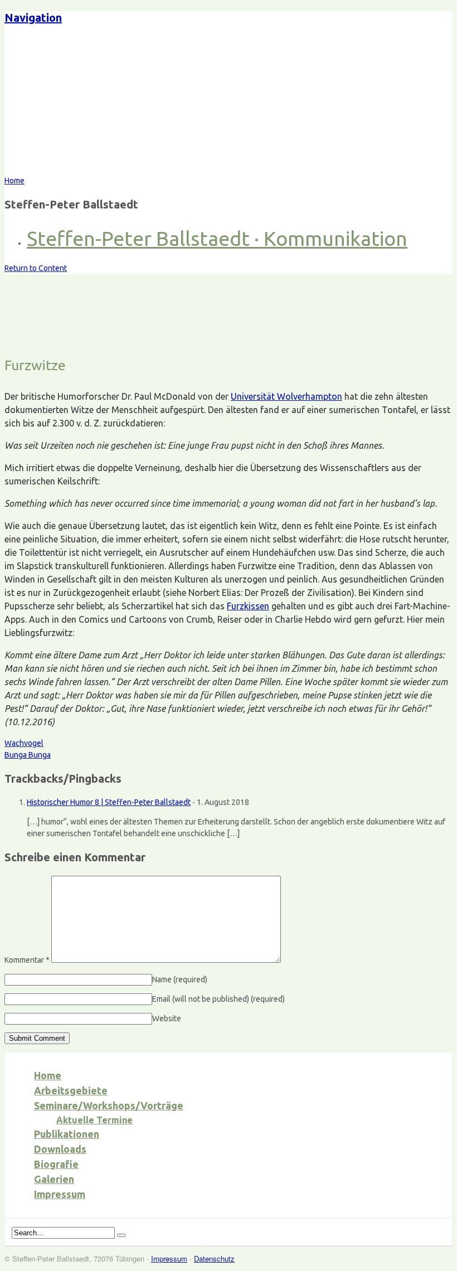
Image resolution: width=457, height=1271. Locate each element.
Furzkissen (248, 606)
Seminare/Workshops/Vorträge (108, 1105)
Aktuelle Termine (94, 1120)
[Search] (121, 1235)
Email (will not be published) (218, 999)
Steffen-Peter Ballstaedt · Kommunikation (217, 238)
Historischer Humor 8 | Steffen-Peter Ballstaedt (109, 802)
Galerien (54, 1179)
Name (179, 979)
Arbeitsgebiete (71, 1090)
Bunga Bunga (27, 754)
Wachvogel (23, 743)
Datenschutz (214, 1258)
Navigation (33, 17)
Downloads (60, 1148)
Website (166, 1018)
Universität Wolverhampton (286, 396)
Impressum (59, 1194)
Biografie (56, 1164)
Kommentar (27, 959)
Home (47, 1075)
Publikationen (66, 1133)
